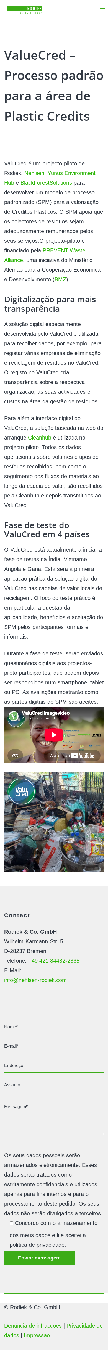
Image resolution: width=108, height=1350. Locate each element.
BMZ (60, 279)
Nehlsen (34, 173)
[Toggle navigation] (89, 10)
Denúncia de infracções (33, 1326)
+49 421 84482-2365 (53, 961)
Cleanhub (39, 438)
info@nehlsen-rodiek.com (35, 980)
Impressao (37, 1335)
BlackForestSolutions (46, 183)
